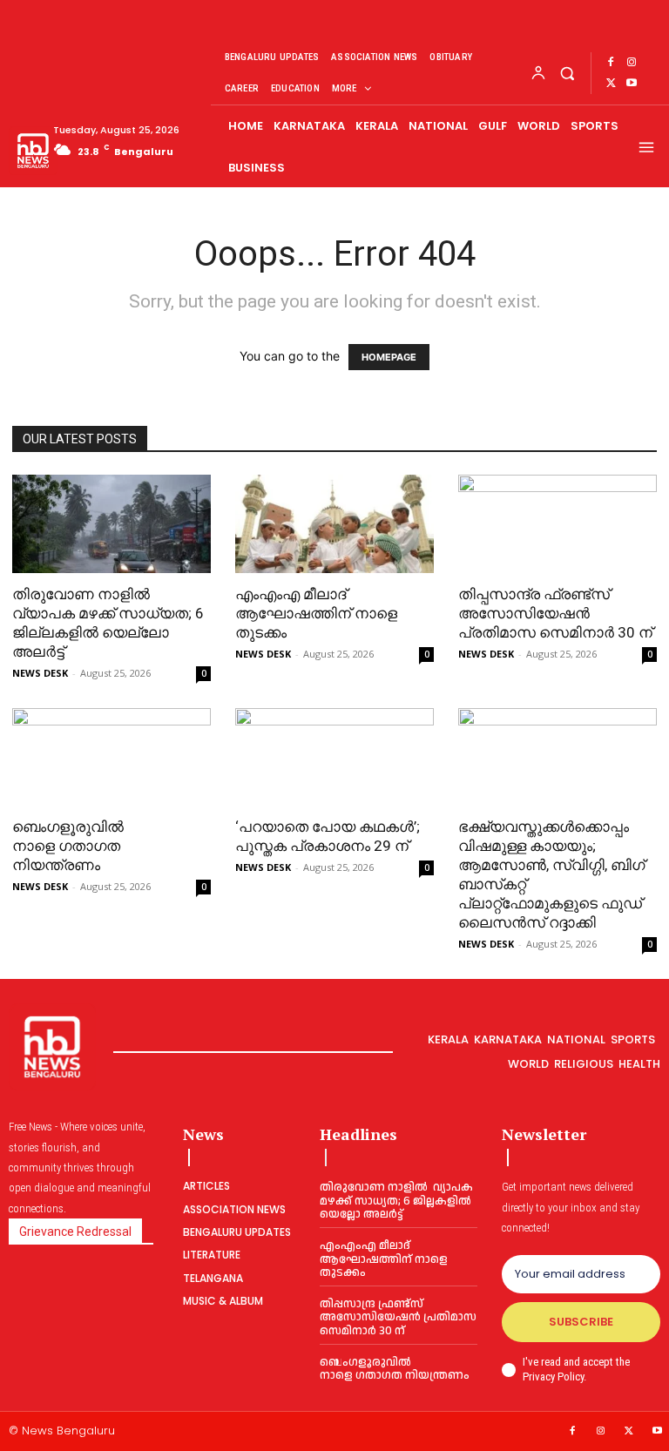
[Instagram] (631, 62)
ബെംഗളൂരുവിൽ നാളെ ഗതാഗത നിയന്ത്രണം (68, 846)
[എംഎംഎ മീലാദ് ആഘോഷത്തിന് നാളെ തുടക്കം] (334, 524)
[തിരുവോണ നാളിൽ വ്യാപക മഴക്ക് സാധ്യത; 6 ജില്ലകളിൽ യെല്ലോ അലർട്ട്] (111, 524)
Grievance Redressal (75, 1231)
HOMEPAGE (389, 357)
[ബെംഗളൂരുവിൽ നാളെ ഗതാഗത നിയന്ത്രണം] (111, 757)
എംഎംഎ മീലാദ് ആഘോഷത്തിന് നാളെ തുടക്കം (316, 613)
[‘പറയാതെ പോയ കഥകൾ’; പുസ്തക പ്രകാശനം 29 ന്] (334, 757)
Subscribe (581, 1321)
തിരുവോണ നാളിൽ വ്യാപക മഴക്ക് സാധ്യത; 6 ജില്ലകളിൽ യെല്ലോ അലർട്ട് (396, 1200)
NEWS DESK (40, 672)
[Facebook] (610, 62)
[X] (610, 83)
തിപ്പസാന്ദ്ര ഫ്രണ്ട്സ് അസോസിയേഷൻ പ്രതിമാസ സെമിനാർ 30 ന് (557, 613)
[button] (566, 72)
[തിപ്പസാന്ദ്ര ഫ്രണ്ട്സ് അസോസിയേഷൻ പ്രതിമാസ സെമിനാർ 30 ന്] (557, 524)
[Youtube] (631, 83)
